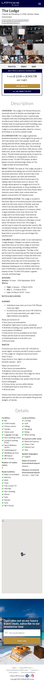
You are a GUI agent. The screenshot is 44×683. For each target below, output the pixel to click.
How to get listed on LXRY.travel (17, 670)
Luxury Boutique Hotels (21, 20)
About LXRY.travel (25, 668)
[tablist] (22, 66)
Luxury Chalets (7, 20)
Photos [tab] (12, 66)
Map (34, 66)
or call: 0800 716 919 (22, 91)
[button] (3, 52)
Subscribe (22, 641)
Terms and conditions (28, 672)
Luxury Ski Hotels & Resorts (11, 23)
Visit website (22, 86)
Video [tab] (24, 66)
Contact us (34, 670)
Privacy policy (13, 672)
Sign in (14, 668)
